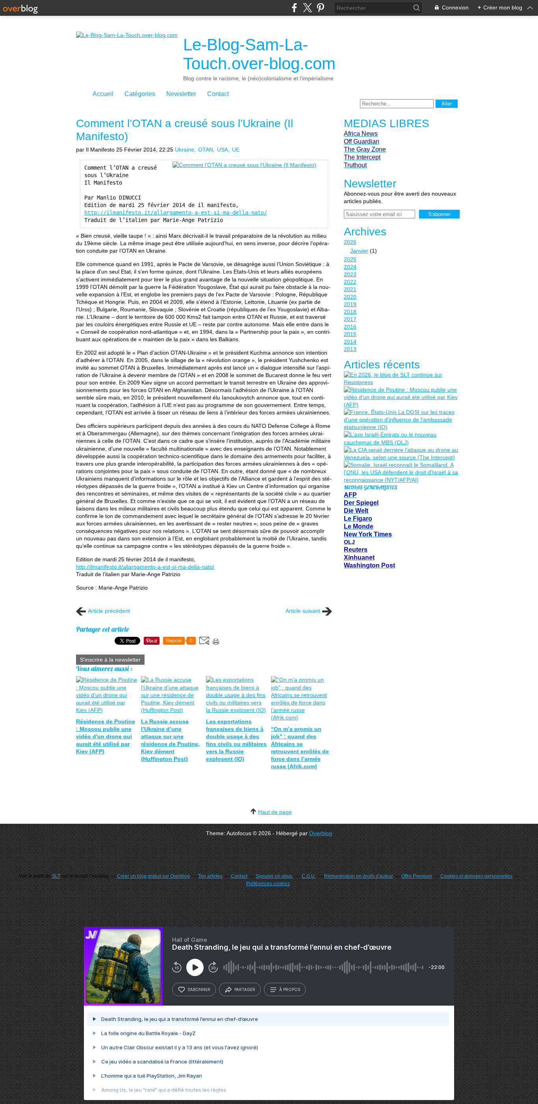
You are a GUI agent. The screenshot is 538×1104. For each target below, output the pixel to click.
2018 (350, 312)
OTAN (205, 149)
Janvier (359, 251)
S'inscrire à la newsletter (110, 659)
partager (244, 989)
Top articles (210, 876)
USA (222, 149)
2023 (350, 274)
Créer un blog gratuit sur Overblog (153, 876)
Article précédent (109, 611)
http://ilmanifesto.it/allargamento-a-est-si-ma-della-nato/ (175, 212)
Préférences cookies (268, 883)
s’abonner (198, 989)
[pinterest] (320, 7)
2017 (350, 319)
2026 (350, 242)
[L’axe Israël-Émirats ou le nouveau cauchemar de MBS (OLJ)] (401, 438)
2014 (350, 341)
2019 (350, 304)
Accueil (103, 94)
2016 (350, 327)
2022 (350, 282)
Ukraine (184, 149)
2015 (350, 334)
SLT (56, 876)
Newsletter (181, 94)
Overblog (320, 833)
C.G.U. (309, 876)
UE (235, 149)
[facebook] (294, 7)
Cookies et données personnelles (476, 876)
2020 (350, 297)
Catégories (139, 94)
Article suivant (303, 611)
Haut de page (275, 812)
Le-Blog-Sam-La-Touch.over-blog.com (259, 54)
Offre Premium (416, 876)
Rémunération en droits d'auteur (358, 876)
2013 (350, 349)
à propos (289, 989)
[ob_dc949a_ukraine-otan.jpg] (244, 165)
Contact (218, 94)
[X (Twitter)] (307, 7)
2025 (350, 259)
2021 (350, 289)
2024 (350, 267)
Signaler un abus (274, 876)
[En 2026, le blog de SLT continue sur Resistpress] (401, 378)
